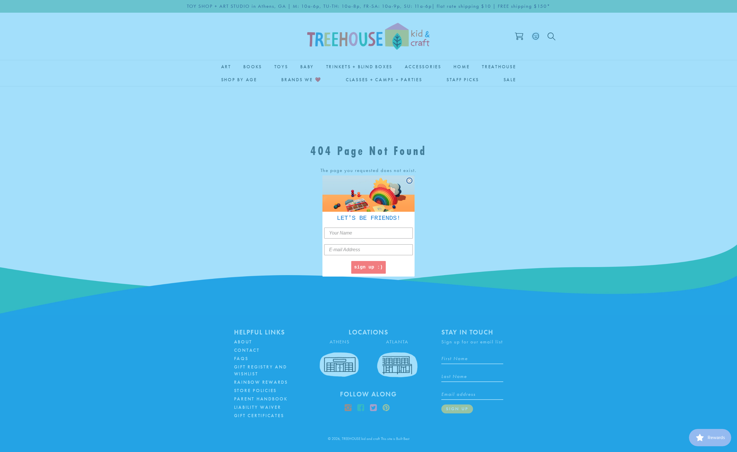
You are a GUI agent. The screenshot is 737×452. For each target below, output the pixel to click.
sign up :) (368, 267)
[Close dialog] (409, 181)
